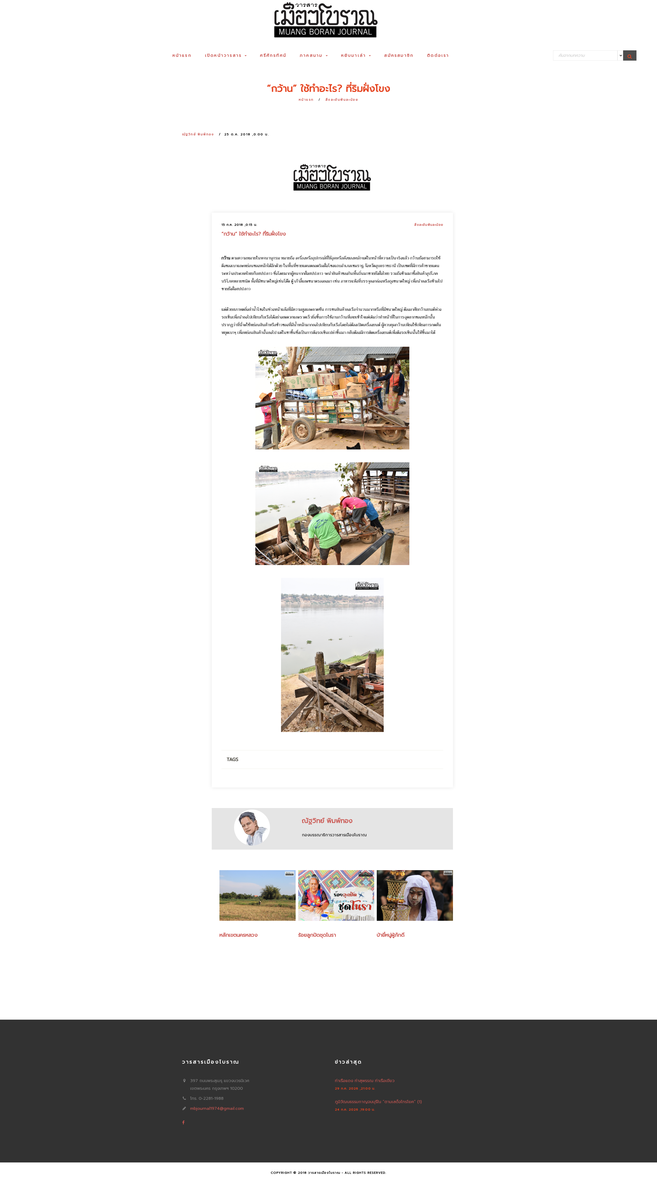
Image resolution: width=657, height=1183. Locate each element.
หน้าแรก (182, 55)
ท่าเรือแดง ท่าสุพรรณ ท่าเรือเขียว (364, 1081)
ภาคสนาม (312, 55)
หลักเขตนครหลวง (238, 935)
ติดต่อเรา (438, 55)
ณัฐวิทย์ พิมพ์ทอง (198, 134)
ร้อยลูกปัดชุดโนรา (317, 935)
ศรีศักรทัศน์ (273, 55)
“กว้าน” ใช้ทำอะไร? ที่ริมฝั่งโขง (253, 234)
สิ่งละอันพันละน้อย (341, 99)
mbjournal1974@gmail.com (217, 1108)
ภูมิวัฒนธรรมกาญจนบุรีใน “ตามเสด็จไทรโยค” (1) (378, 1102)
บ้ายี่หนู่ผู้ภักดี (390, 935)
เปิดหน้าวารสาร (224, 55)
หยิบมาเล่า (355, 55)
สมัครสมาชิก (399, 55)
